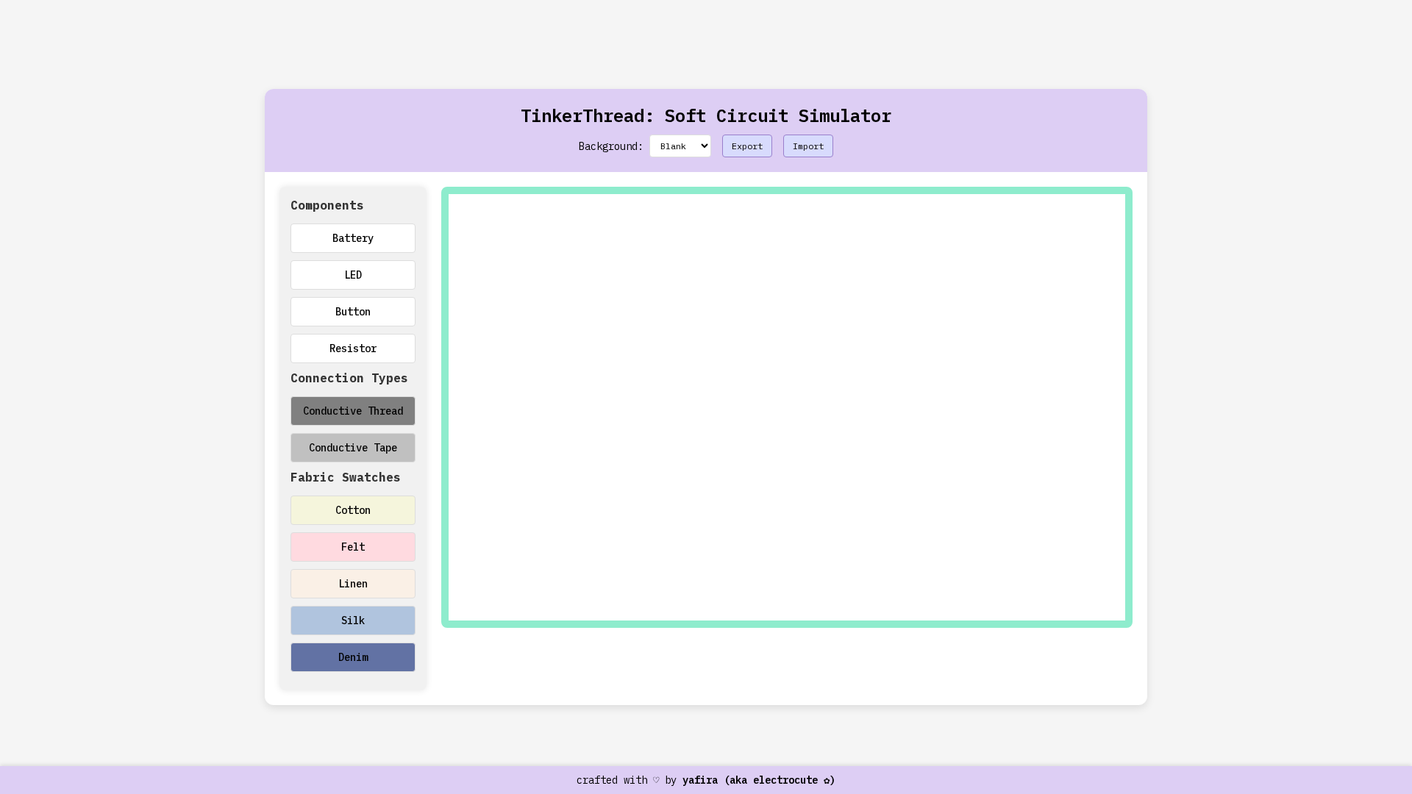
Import (808, 145)
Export (747, 145)
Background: (611, 146)
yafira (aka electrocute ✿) (758, 780)
